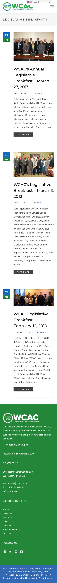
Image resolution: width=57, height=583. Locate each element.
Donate (7, 533)
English (35, 2)
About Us (7, 517)
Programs (8, 513)
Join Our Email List (12, 529)
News (6, 521)
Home (6, 509)
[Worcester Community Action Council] (18, 6)
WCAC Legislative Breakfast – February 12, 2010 (31, 320)
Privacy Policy (35, 572)
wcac (40, 93)
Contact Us (11, 463)
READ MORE (23, 134)
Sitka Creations (46, 578)
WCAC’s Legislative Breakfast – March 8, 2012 (34, 190)
